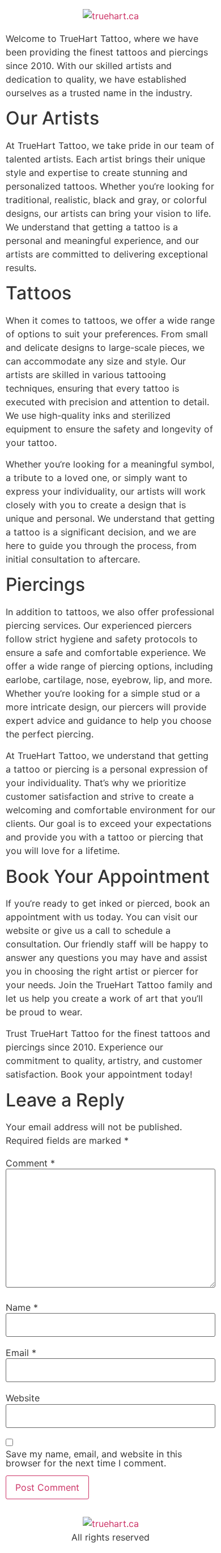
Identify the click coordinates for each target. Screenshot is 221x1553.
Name (22, 1307)
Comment (30, 1163)
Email (21, 1352)
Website (23, 1397)
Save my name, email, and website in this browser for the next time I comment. (94, 1458)
